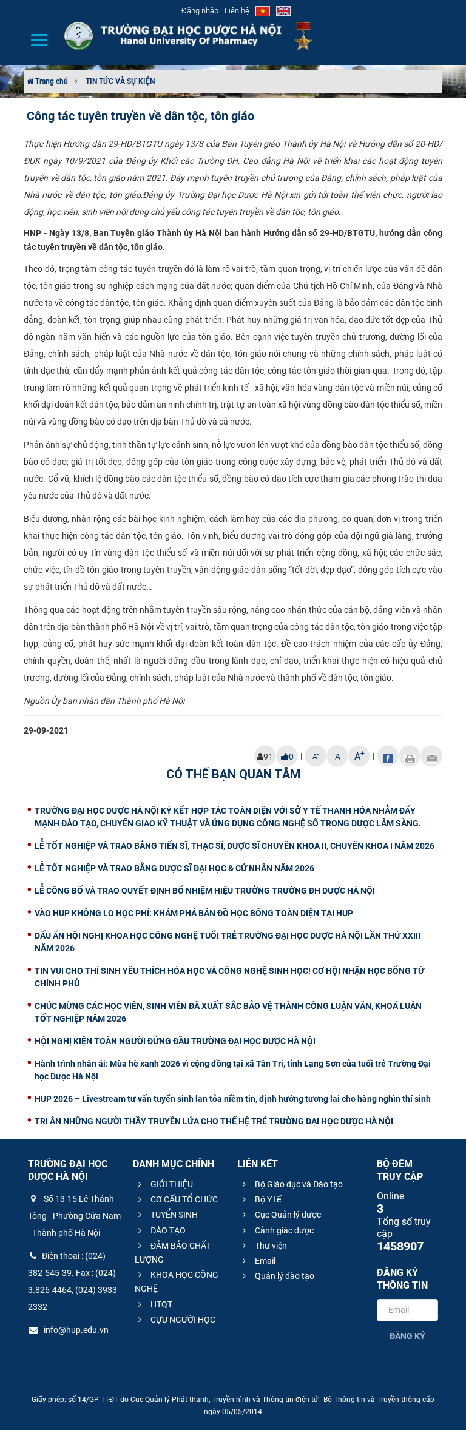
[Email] (431, 756)
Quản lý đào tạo (283, 1276)
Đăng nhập (199, 10)
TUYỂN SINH (173, 1214)
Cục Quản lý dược (287, 1214)
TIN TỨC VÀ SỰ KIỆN (120, 81)
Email (264, 1261)
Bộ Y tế (267, 1199)
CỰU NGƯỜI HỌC (182, 1319)
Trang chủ (50, 81)
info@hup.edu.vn (75, 1330)
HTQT (160, 1304)
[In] (409, 756)
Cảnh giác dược (283, 1230)
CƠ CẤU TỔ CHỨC (183, 1199)
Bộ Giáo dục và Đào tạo (298, 1184)
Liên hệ (237, 10)
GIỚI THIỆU (171, 1184)
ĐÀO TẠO (167, 1230)
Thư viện (270, 1245)
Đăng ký (407, 1336)
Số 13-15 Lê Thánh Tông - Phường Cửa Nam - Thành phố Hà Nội (74, 1216)
